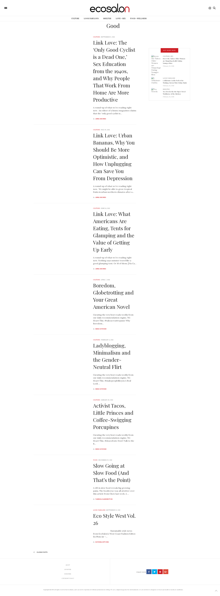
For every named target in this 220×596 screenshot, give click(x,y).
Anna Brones (100, 119)
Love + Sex (121, 18)
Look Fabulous (91, 18)
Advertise (67, 569)
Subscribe (67, 574)
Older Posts (41, 552)
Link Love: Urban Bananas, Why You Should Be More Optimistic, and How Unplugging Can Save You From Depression (114, 156)
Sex (171, 56)
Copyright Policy (67, 578)
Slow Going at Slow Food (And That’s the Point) (111, 472)
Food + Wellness (138, 18)
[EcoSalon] (21, 7)
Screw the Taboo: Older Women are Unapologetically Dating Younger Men (174, 61)
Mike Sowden (100, 329)
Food (95, 460)
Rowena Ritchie (102, 542)
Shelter (107, 18)
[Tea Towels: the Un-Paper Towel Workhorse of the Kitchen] (157, 92)
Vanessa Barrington (103, 499)
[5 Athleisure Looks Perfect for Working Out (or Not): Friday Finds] (157, 81)
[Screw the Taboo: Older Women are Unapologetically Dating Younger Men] (157, 65)
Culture (75, 18)
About (68, 565)
